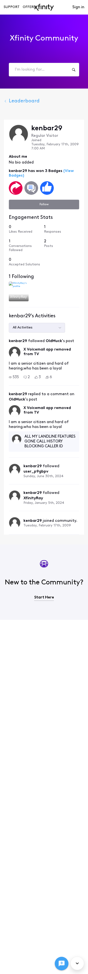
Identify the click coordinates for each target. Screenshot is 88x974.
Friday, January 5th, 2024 (43, 503)
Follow (44, 204)
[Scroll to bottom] (77, 963)
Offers (29, 7)
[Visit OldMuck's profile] (15, 352)
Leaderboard (24, 101)
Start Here (44, 597)
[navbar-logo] (44, 7)
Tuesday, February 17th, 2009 (47, 525)
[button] (14, 377)
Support (12, 7)
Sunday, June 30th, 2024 (43, 476)
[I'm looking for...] (73, 69)
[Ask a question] (61, 963)
